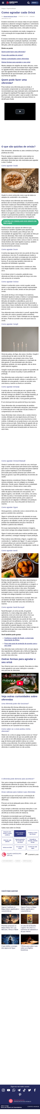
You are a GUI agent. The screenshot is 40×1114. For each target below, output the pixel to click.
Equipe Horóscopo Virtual (10, 16)
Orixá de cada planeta (7, 840)
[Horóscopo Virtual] (11, 3)
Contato (30, 1106)
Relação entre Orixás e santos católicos (7, 833)
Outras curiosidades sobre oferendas (15, 59)
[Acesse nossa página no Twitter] (29, 1090)
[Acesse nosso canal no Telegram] (19, 1090)
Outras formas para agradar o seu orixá (15, 62)
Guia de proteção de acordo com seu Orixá (20, 841)
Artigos (3, 8)
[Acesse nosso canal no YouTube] (8, 1090)
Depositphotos (18, 1107)
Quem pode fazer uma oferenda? (13, 52)
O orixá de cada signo (32, 847)
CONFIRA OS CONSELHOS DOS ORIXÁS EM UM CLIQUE (19, 222)
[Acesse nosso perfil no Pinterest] (20, 1095)
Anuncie (36, 1106)
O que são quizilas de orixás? (12, 55)
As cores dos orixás (20, 847)
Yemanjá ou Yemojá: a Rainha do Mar (32, 841)
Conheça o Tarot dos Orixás (32, 833)
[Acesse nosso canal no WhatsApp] (13, 1090)
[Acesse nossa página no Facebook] (34, 1090)
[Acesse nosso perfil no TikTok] (24, 1090)
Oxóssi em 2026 (7, 847)
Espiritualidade (11, 8)
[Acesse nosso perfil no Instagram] (3, 1090)
